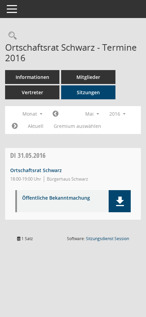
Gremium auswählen (77, 126)
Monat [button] (30, 114)
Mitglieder (88, 77)
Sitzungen (88, 92)
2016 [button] (115, 114)
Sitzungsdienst (107, 238)
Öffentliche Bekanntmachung (56, 198)
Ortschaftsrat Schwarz (36, 170)
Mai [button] (90, 114)
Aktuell (35, 126)
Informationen (32, 77)
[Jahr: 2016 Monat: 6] (15, 126)
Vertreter (32, 92)
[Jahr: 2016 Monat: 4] (55, 114)
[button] (120, 201)
